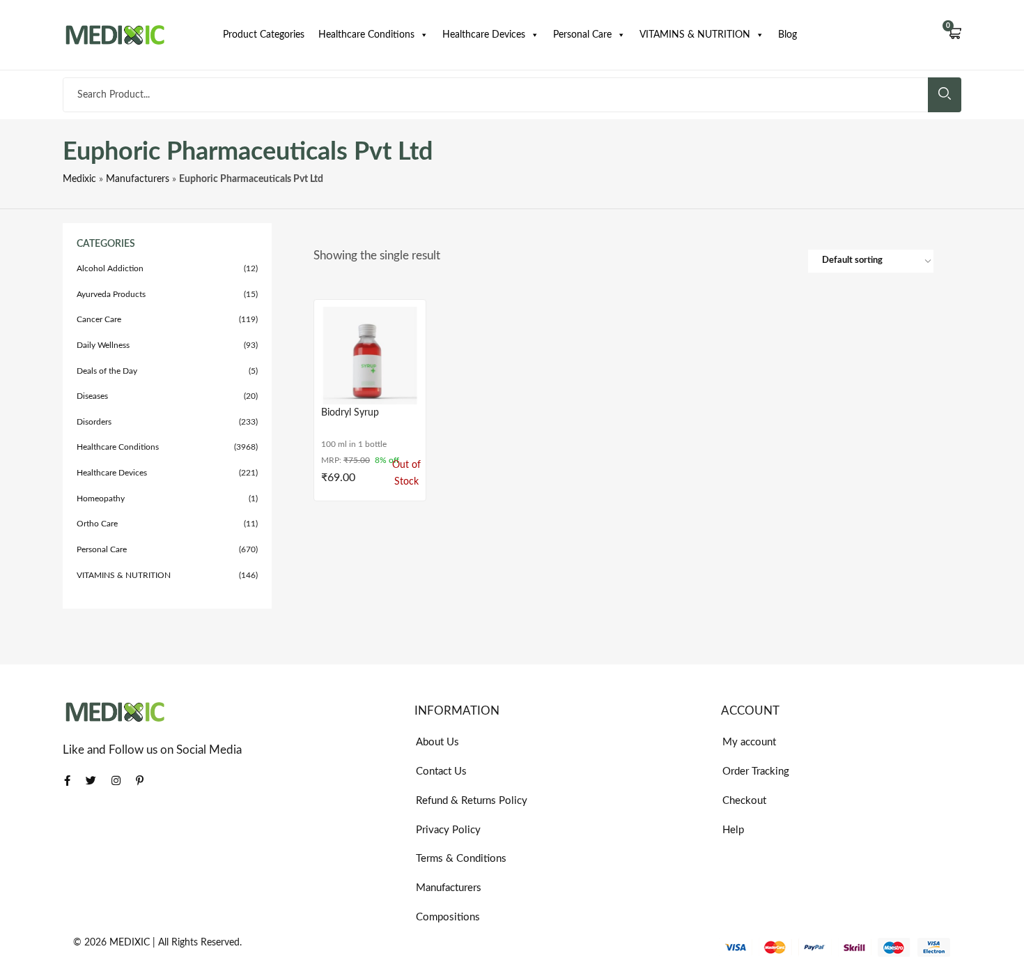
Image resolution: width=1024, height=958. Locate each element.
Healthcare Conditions (366, 35)
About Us (437, 742)
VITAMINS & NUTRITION (694, 35)
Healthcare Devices (483, 35)
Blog (787, 35)
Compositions (448, 917)
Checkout (744, 801)
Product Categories (263, 35)
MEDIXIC (129, 943)
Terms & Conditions (461, 858)
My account (749, 742)
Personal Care (582, 35)
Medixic (79, 179)
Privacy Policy (448, 830)
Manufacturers (137, 179)
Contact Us (441, 771)
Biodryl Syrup (350, 413)
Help (733, 830)
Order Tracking (755, 771)
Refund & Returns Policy (471, 801)
